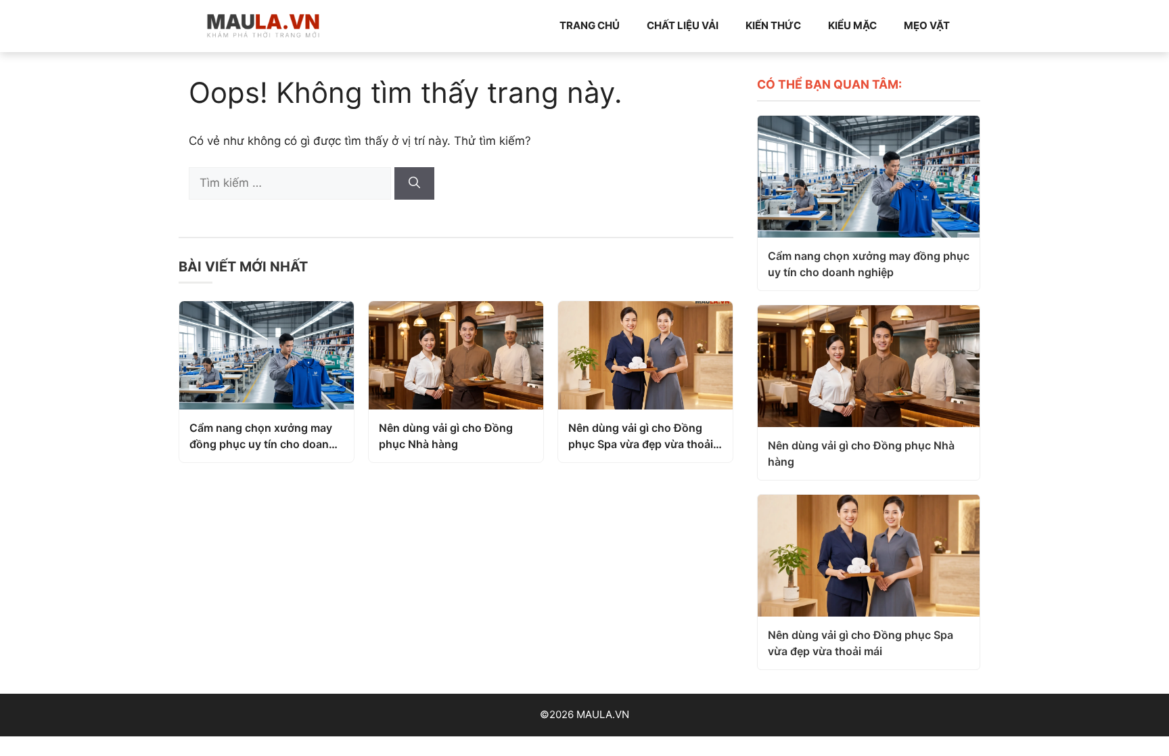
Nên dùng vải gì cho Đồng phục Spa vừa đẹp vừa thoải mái (640, 436)
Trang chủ (589, 25)
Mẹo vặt (927, 25)
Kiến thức (773, 25)
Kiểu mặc (852, 25)
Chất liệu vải (682, 25)
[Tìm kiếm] (414, 183)
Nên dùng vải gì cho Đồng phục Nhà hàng (446, 436)
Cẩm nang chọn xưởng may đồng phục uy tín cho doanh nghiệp (262, 436)
